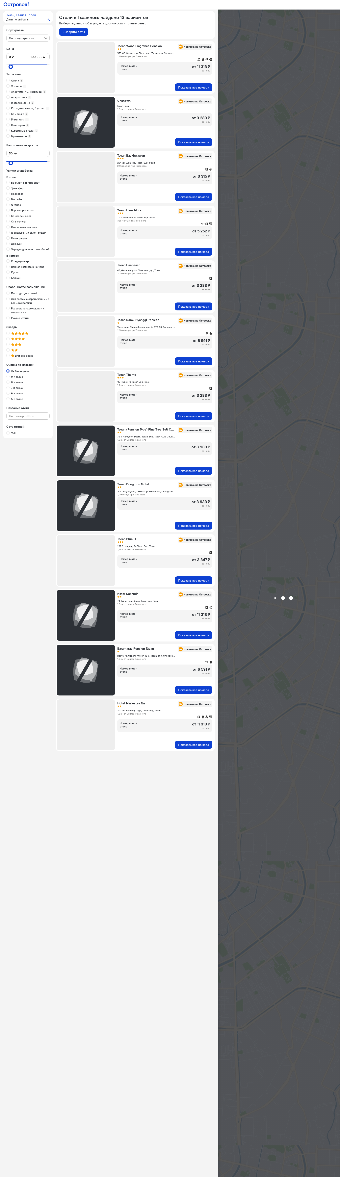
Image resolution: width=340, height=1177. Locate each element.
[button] (28, 17)
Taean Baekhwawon (131, 155)
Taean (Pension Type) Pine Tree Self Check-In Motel (146, 429)
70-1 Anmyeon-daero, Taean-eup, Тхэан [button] (138, 600)
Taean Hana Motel (130, 210)
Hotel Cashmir (127, 594)
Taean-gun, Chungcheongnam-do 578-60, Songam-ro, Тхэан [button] (146, 327)
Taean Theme (126, 375)
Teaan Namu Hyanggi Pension (138, 320)
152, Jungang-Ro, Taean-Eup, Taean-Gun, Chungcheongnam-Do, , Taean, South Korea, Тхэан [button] (146, 491)
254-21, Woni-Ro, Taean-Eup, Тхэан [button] (136, 162)
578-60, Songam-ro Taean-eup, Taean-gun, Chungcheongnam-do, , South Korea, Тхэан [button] (146, 53)
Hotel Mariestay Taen (132, 703)
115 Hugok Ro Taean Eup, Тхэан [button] (133, 381)
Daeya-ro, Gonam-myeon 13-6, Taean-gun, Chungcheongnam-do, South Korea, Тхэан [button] (146, 655)
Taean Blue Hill (128, 539)
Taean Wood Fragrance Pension (139, 46)
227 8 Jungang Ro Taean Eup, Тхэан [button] (136, 546)
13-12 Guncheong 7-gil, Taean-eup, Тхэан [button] (139, 710)
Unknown (124, 101)
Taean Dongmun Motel (133, 484)
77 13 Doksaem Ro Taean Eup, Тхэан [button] (136, 217)
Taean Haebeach (128, 265)
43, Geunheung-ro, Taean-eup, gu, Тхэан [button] (138, 270)
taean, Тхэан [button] (123, 105)
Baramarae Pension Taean (135, 648)
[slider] (11, 67)
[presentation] (28, 38)
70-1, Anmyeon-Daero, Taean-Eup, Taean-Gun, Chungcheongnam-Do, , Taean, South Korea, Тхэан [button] (146, 436)
